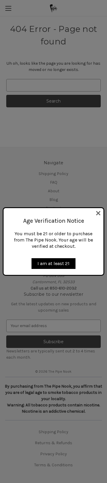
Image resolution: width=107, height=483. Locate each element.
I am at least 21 (53, 263)
